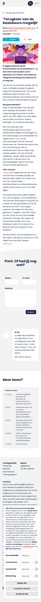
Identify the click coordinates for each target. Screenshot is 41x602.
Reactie (9, 288)
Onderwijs (7, 466)
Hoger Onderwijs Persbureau (21, 28)
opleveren (7, 243)
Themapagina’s (10, 474)
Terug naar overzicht (15, 13)
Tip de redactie (27, 468)
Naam (8, 278)
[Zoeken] (30, 3)
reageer (12, 39)
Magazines (25, 466)
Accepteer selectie (22, 589)
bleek (17, 138)
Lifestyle (6, 468)
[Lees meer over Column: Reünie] (20, 444)
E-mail (26, 278)
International (8, 471)
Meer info (25, 555)
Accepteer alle (22, 594)
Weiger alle (22, 583)
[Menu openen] (4, 3)
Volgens (6, 172)
